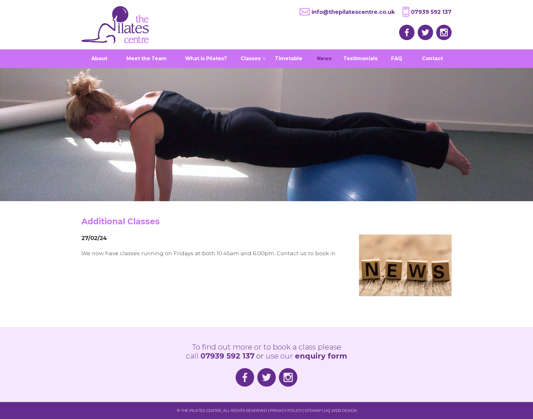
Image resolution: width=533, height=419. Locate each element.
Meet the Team (146, 58)
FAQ (396, 58)
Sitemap (312, 410)
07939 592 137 (431, 12)
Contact (432, 58)
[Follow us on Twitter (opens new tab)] (424, 32)
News (324, 58)
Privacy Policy (286, 410)
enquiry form (321, 355)
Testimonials (360, 58)
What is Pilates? (206, 58)
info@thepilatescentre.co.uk (353, 12)
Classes (251, 58)
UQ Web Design (340, 410)
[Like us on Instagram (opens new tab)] (442, 32)
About (99, 58)
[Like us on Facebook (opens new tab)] (405, 32)
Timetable (288, 58)
